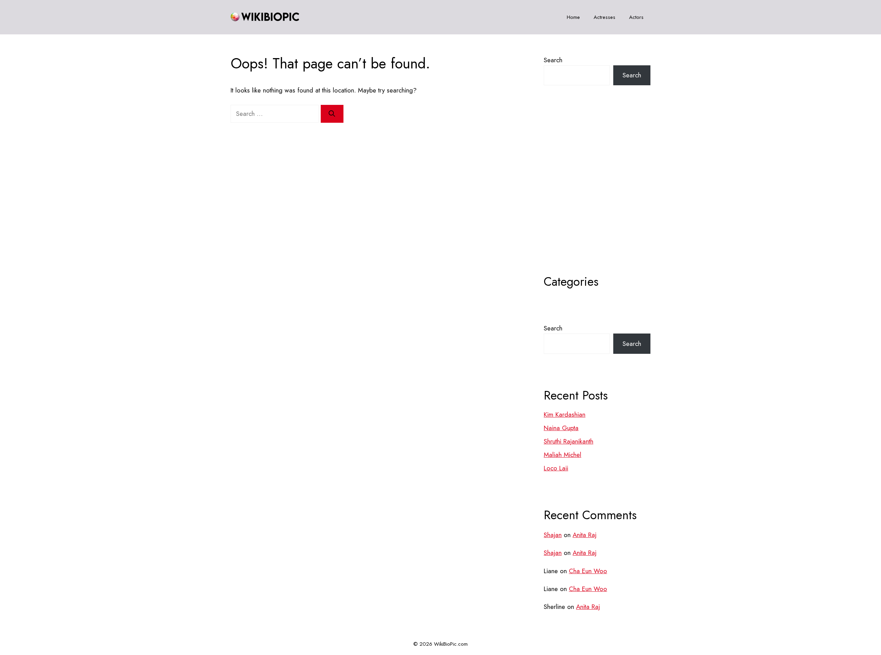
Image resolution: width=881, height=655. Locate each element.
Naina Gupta (561, 428)
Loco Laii (556, 468)
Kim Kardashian (564, 414)
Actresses (604, 17)
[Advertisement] (597, 197)
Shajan (553, 534)
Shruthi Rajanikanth (568, 441)
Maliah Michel (562, 454)
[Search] (332, 114)
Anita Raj (584, 534)
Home (573, 17)
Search (553, 60)
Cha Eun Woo (588, 571)
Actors (636, 17)
